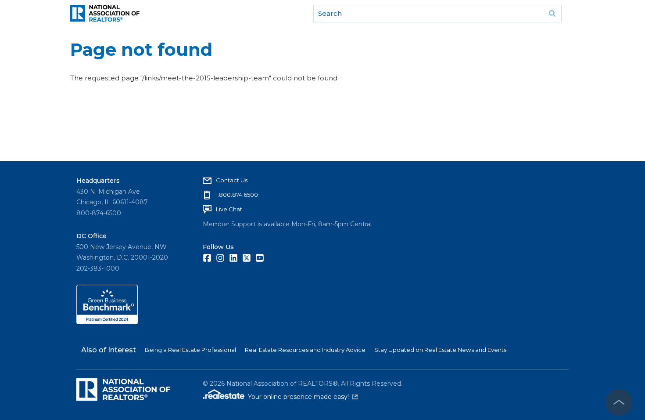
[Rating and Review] (107, 322)
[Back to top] (619, 402)
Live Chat (229, 209)
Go (552, 13)
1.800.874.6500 (237, 194)
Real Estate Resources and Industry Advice (305, 349)
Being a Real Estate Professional (190, 349)
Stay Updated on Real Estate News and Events (440, 349)
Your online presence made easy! (303, 397)
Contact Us (231, 180)
